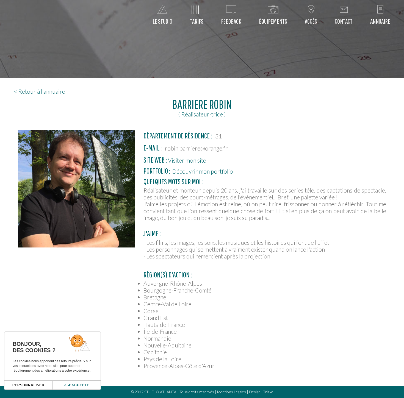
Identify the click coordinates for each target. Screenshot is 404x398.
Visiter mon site (186, 160)
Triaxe (268, 391)
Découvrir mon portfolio (202, 171)
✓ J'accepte (76, 385)
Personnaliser (28, 385)
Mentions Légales (231, 391)
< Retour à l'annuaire (39, 91)
